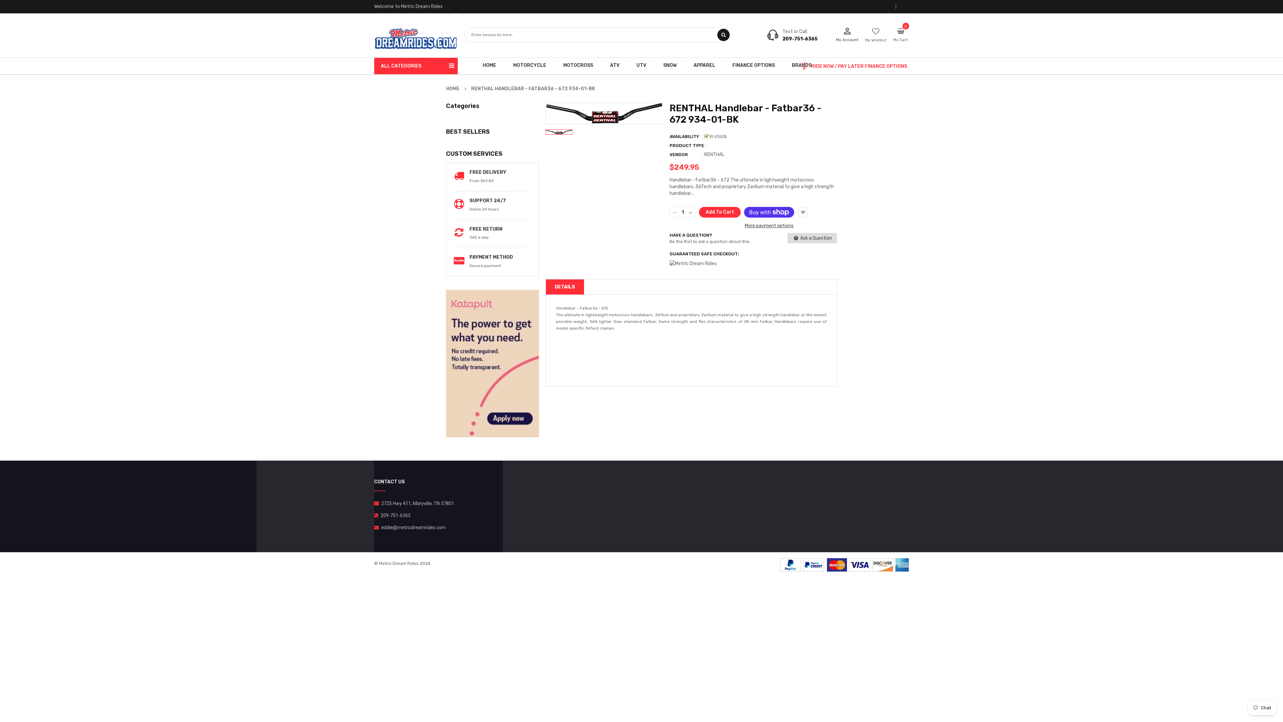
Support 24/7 (487, 201)
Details (565, 287)
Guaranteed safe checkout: (704, 253)
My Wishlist (875, 40)
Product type (687, 145)
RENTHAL (714, 154)
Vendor (679, 154)
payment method (491, 257)
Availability (684, 136)
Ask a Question (815, 238)
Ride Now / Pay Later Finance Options (859, 66)
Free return (486, 229)
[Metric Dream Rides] (844, 564)
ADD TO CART (737, 708)
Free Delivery (487, 172)
